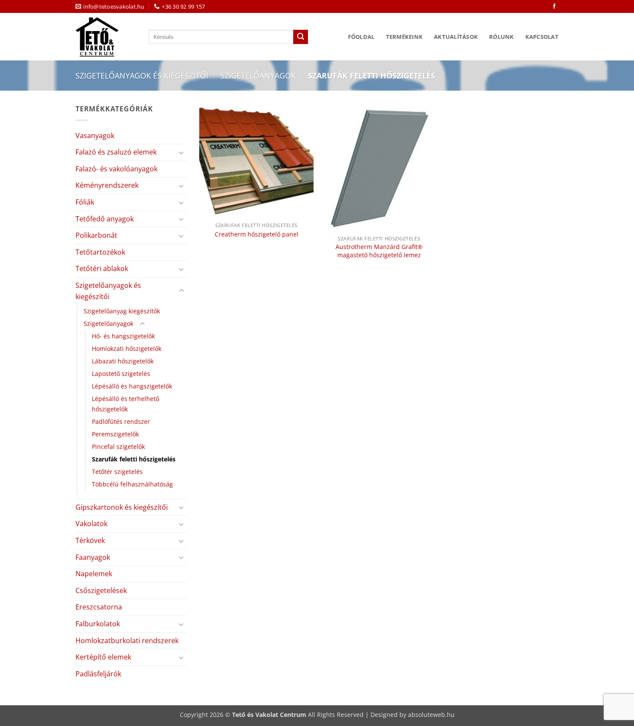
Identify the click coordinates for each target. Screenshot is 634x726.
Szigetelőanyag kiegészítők (122, 311)
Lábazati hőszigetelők (123, 361)
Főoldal (361, 37)
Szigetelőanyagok (258, 75)
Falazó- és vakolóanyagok (116, 169)
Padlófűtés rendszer (121, 421)
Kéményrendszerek (106, 185)
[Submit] (300, 37)
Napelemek (93, 573)
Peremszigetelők (115, 434)
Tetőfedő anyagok (104, 219)
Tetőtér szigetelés (117, 471)
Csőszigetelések (101, 590)
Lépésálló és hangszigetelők (132, 386)
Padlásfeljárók (98, 674)
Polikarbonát (96, 235)
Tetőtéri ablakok (101, 268)
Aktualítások (456, 37)
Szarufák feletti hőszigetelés (134, 459)
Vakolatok (91, 523)
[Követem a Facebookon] (554, 6)
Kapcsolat (542, 37)
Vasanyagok (94, 135)
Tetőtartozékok (100, 252)
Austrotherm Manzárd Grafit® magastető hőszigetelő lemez (379, 251)
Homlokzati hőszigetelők (126, 348)
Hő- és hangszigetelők (123, 336)
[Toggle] (181, 152)
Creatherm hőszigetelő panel (256, 234)
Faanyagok (92, 557)
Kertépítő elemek (103, 657)
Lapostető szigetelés (121, 373)
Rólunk (501, 37)
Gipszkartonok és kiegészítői (121, 507)
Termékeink (404, 37)
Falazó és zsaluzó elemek (116, 152)
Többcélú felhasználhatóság (132, 484)
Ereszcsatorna (98, 607)
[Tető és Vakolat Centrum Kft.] (105, 37)
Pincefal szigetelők (118, 446)
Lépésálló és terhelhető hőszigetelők (125, 404)
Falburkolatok (97, 623)
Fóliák (84, 202)
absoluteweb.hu (431, 714)
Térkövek (90, 540)
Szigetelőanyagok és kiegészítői (141, 75)
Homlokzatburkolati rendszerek (127, 640)
